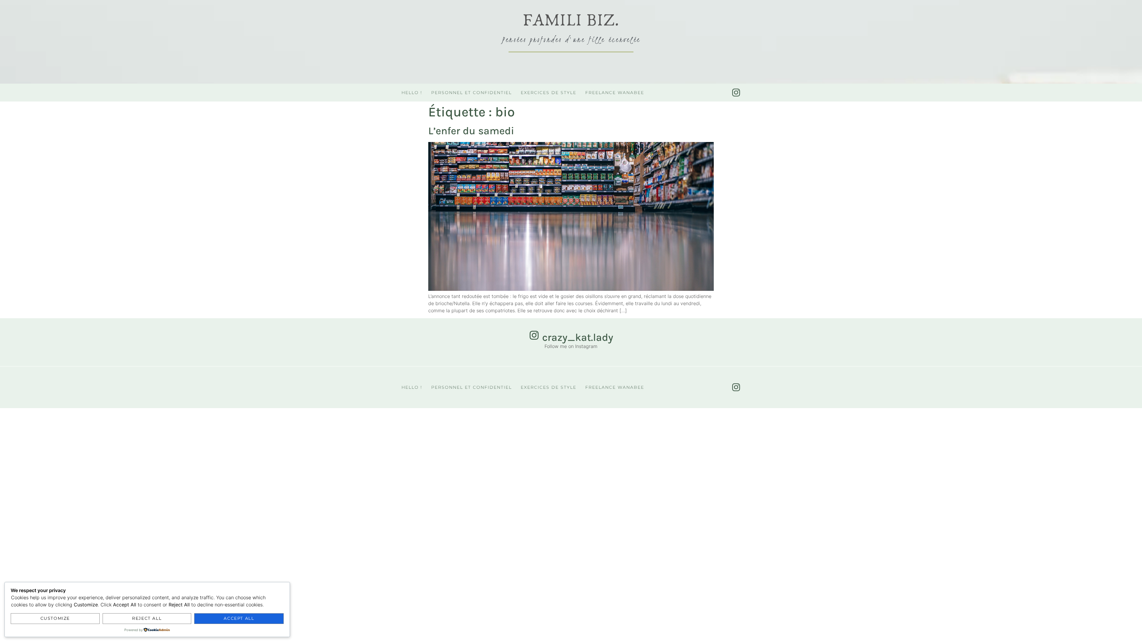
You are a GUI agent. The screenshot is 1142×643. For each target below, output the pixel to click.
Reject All (146, 618)
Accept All (239, 618)
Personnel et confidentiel (471, 92)
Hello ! (411, 92)
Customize (55, 618)
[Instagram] (736, 92)
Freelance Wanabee (614, 92)
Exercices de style (548, 92)
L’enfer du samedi (471, 131)
